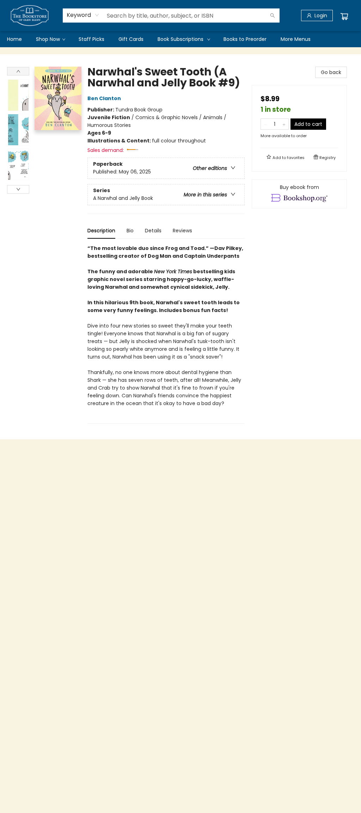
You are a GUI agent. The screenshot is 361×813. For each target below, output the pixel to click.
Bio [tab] (130, 230)
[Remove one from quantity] (265, 124)
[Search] (272, 15)
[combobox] (83, 15)
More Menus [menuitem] (296, 39)
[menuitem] (14, 39)
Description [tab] (101, 230)
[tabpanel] (166, 334)
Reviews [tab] (182, 230)
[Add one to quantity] (284, 124)
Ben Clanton (104, 98)
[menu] (180, 39)
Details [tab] (153, 230)
